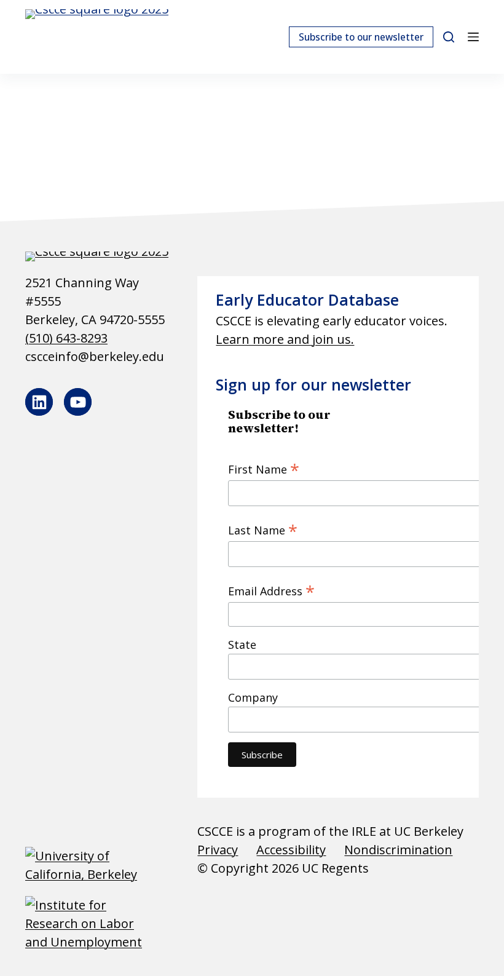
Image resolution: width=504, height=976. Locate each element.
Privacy (217, 849)
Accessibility (291, 849)
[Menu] (473, 36)
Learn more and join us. (285, 339)
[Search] (448, 36)
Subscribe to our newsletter (361, 37)
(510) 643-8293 (66, 338)
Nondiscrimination (398, 849)
